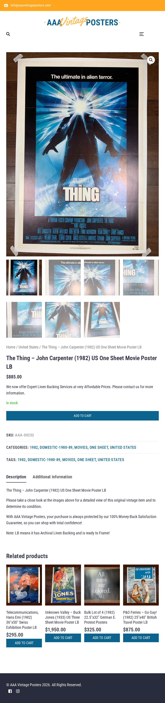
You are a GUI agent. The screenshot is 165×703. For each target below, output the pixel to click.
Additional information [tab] (52, 476)
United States (28, 347)
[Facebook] (10, 691)
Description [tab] (16, 476)
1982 (34, 447)
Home (10, 347)
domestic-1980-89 (56, 447)
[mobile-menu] (136, 34)
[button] (151, 60)
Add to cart (83, 416)
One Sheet (99, 447)
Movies (81, 447)
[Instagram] (18, 691)
